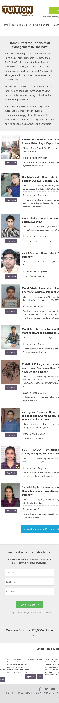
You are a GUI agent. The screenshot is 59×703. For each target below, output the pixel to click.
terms (39, 612)
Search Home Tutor (21, 24)
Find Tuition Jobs (41, 24)
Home (5, 24)
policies (49, 612)
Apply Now (27, 676)
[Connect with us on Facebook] (40, 691)
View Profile (11, 163)
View (37, 676)
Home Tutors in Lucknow (17, 692)
